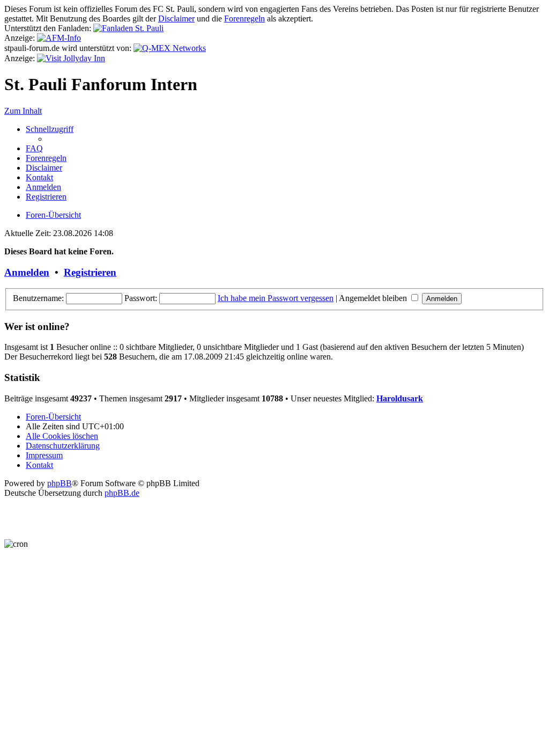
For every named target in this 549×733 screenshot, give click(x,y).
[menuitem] (34, 148)
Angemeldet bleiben (374, 298)
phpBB (59, 483)
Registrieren (90, 272)
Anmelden (26, 272)
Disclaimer (176, 18)
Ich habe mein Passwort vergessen (275, 298)
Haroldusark (399, 398)
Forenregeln (244, 18)
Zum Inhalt (23, 110)
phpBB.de (122, 492)
